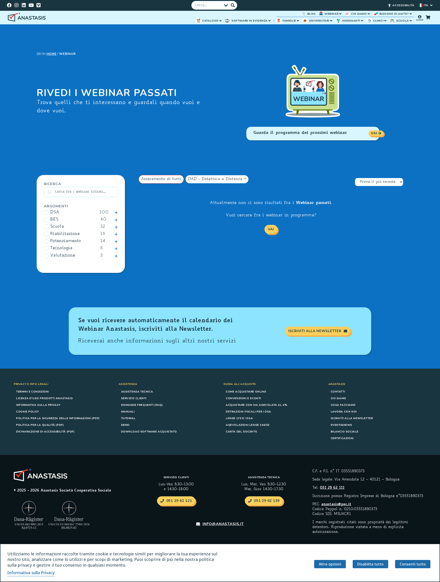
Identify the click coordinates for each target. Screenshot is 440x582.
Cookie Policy (27, 411)
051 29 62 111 (332, 488)
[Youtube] (31, 5)
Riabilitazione (65, 234)
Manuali (128, 411)
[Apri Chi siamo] (369, 14)
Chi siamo (338, 398)
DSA (54, 212)
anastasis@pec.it (336, 504)
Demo (125, 425)
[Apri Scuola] (410, 21)
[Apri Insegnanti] (362, 21)
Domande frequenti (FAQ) (142, 405)
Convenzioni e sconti (243, 398)
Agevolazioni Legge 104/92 (248, 425)
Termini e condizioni (32, 391)
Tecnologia (61, 248)
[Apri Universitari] (331, 21)
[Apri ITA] (431, 5)
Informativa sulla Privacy (38, 405)
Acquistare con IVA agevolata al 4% (256, 405)
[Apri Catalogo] (220, 21)
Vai (271, 229)
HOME (52, 54)
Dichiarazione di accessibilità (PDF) (45, 431)
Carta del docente (241, 431)
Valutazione (62, 256)
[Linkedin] (24, 5)
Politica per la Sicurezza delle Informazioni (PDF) (58, 418)
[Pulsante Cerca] (232, 5)
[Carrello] (428, 17)
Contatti (338, 391)
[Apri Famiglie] (298, 21)
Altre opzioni (330, 564)
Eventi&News (341, 425)
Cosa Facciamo (343, 405)
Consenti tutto (413, 564)
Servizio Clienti (134, 398)
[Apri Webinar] (340, 14)
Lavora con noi (344, 411)
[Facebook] (9, 5)
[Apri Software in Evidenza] (269, 21)
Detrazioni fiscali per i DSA (248, 411)
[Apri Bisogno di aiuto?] (410, 14)
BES (54, 220)
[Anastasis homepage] (27, 17)
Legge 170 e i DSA (239, 418)
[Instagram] (16, 5)
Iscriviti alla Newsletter (352, 418)
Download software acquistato (149, 431)
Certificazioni (342, 438)
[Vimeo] (38, 5)
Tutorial (128, 418)
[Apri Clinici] (385, 21)
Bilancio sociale (345, 431)
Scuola (57, 227)
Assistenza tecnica (137, 391)
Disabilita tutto (370, 564)
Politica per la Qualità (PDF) (40, 425)
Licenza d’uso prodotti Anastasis (44, 398)
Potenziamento (65, 241)
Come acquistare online (246, 391)
